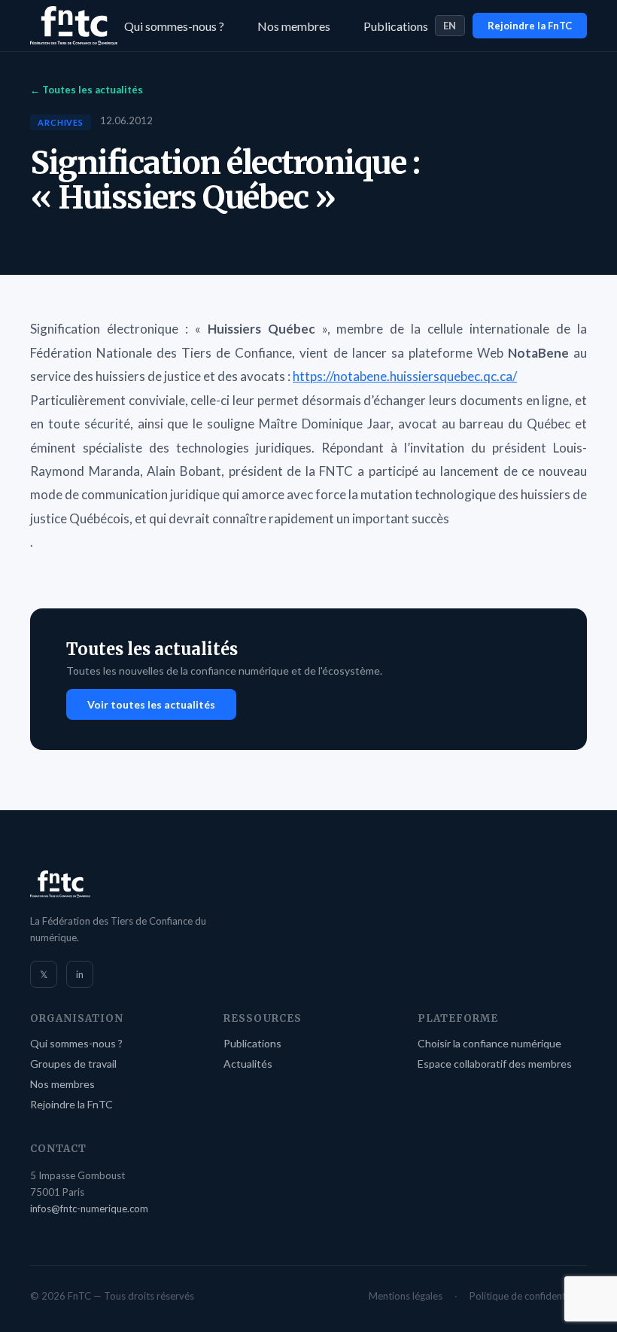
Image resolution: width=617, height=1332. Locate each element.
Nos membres (293, 26)
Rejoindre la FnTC (530, 26)
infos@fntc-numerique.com (89, 1208)
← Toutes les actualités (86, 90)
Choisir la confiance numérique (489, 1043)
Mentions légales (405, 1296)
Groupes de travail (73, 1063)
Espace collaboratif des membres (495, 1063)
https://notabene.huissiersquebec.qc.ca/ (405, 376)
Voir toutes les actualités (151, 704)
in (80, 974)
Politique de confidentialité (528, 1296)
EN (450, 26)
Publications (395, 26)
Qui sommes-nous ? (174, 26)
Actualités (247, 1063)
